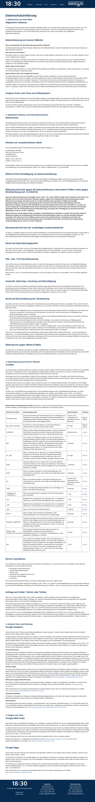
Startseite (29, 4)
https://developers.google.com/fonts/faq (57, 739)
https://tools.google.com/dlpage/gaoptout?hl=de (67, 677)
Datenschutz (20, 794)
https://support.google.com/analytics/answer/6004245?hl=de (25, 691)
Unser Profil (38, 4)
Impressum (19, 792)
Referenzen (53, 4)
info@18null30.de (16, 161)
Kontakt (62, 4)
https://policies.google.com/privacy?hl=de (41, 741)
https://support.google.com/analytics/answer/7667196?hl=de (47, 707)
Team (46, 4)
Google (84, 432)
